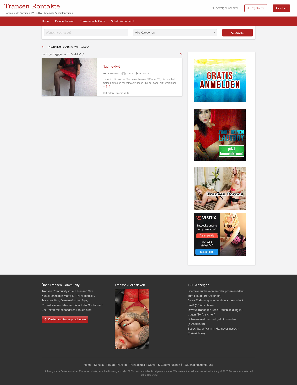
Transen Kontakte (32, 6)
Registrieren (257, 8)
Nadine (129, 73)
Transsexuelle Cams (92, 21)
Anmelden (281, 8)
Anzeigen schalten (227, 8)
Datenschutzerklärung (199, 364)
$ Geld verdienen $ (122, 21)
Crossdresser (113, 73)
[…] (108, 86)
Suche (239, 32)
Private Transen (64, 21)
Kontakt (99, 364)
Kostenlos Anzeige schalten (67, 319)
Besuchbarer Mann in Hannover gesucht (213, 328)
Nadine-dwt (111, 66)
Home (45, 21)
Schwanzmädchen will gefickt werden (212, 319)
